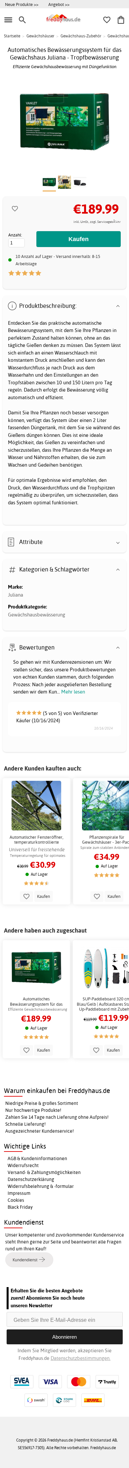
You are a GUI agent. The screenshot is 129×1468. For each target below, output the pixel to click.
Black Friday (20, 1207)
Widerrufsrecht (23, 1165)
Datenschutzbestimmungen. (80, 1358)
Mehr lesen (73, 692)
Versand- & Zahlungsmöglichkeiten (44, 1172)
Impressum (19, 1193)
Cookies (16, 1200)
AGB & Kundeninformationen (37, 1158)
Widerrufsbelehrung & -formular (41, 1186)
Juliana (15, 595)
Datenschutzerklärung (31, 1179)
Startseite (12, 35)
